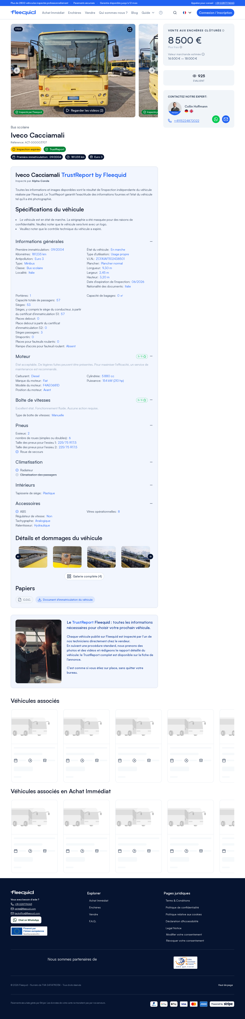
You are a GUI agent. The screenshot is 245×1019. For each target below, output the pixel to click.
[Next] (152, 70)
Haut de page (225, 985)
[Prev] (17, 70)
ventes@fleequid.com (25, 908)
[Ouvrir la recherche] (175, 12)
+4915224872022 (186, 121)
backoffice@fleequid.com (27, 913)
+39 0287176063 (224, 3)
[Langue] (187, 12)
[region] (84, 70)
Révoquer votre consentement (185, 940)
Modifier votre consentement (184, 934)
